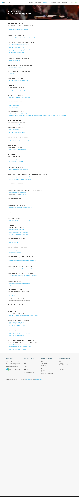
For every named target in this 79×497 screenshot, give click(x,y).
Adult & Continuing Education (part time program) (18, 103)
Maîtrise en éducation (13, 262)
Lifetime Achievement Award (47, 371)
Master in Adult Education (14, 105)
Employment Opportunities (29, 370)
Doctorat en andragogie (13, 242)
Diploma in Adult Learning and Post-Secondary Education (20, 347)
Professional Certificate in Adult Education (17, 214)
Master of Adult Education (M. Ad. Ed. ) (16, 335)
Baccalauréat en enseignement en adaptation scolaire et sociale (21, 268)
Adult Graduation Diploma (14, 31)
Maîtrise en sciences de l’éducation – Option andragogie (19, 240)
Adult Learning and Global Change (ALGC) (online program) (20, 49)
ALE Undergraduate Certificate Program (16, 52)
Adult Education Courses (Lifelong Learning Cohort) (19, 140)
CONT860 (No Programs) (25, 176)
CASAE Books (26, 369)
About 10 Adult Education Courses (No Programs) (18, 169)
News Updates (44, 368)
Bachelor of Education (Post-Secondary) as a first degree (19, 344)
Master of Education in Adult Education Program (18, 306)
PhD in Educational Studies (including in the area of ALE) (19, 44)
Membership (38, 2)
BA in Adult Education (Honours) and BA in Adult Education (20, 158)
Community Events (45, 367)
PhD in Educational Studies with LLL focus (17, 325)
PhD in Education (12, 295)
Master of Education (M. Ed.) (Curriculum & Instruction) (19, 333)
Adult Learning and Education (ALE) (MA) (16, 47)
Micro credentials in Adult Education (16, 161)
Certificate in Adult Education (14, 159)
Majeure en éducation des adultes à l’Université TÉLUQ (19, 283)
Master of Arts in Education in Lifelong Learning (18, 323)
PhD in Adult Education (13, 107)
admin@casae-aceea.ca (66, 371)
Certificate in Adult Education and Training (17, 132)
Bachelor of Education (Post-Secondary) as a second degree (20, 346)
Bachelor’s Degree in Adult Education (16, 67)
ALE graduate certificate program (15, 53)
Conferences (43, 365)
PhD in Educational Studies (14, 332)
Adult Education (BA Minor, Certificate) (16, 229)
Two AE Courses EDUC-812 (14, 176)
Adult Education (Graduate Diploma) (16, 231)
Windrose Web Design (38, 379)
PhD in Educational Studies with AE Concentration (18, 234)
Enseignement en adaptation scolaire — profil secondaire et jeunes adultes (23, 275)
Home (25, 361)
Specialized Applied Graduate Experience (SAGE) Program (20, 179)
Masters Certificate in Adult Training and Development (19, 220)
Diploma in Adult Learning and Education (17, 50)
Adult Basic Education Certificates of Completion (18, 29)
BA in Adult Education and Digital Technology (17, 192)
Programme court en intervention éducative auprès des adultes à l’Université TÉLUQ (25, 285)
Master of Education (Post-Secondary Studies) (17, 349)
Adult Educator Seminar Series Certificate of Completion (19, 97)
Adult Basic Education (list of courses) (16, 27)
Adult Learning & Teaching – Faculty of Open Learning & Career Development (23, 315)
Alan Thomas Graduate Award (47, 373)
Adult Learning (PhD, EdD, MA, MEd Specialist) (18, 113)
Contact (71, 2)
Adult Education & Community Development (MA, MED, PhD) (20, 207)
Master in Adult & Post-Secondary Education (17, 149)
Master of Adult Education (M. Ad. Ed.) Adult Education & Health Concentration (24, 336)
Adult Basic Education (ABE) (14, 60)
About (30, 2)
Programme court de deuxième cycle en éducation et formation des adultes (23, 260)
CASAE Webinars (27, 367)
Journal (25, 366)
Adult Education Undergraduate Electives (17, 162)
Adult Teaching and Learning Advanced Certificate (18, 124)
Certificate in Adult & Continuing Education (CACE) (19, 139)
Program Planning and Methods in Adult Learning (18, 90)
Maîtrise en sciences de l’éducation (15, 252)
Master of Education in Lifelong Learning (16, 322)
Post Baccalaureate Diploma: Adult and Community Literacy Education (22, 37)
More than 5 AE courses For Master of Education (18, 200)
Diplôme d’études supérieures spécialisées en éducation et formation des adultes (24, 258)
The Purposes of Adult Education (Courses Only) (18, 89)
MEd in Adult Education (13, 293)
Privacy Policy (28, 379)
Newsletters (43, 370)
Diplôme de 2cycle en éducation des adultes (17, 249)
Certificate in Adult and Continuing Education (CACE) (19, 80)
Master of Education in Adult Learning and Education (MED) (20, 45)
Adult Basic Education (13, 73)
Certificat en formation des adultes (15, 250)
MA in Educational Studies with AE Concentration (18, 232)
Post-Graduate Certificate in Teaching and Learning (18, 177)
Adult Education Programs (29, 372)
